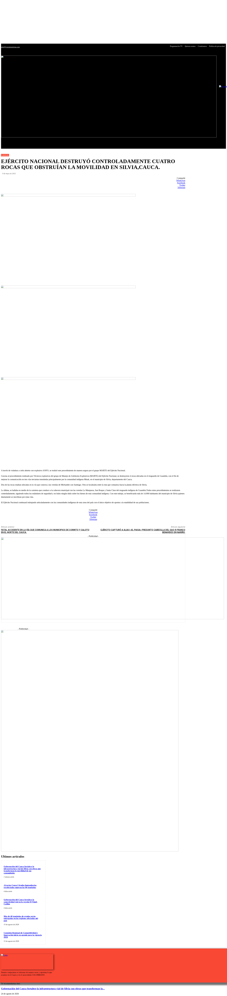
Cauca (5, 155)
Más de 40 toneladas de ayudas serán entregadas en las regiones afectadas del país (21, 918)
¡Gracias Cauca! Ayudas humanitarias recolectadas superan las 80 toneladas (20, 886)
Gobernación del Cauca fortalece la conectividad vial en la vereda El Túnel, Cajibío (20, 902)
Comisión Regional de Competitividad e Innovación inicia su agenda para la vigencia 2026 (23, 935)
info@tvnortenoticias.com (10, 47)
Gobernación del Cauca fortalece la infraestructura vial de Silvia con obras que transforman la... (53, 988)
